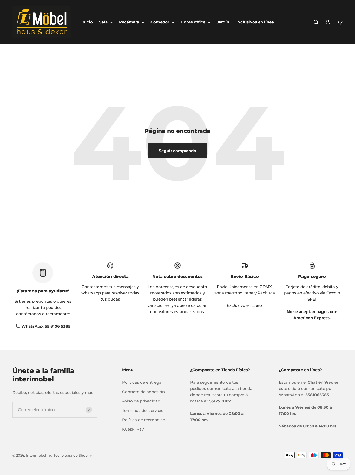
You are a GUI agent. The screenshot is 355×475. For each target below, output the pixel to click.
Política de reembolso (143, 419)
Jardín (223, 21)
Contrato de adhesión (143, 391)
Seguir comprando (177, 150)
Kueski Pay (133, 429)
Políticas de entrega (141, 382)
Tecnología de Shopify (73, 455)
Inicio (87, 21)
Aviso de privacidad (141, 401)
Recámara (129, 21)
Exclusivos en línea (254, 21)
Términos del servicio (143, 410)
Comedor (159, 21)
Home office (193, 21)
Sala (103, 21)
